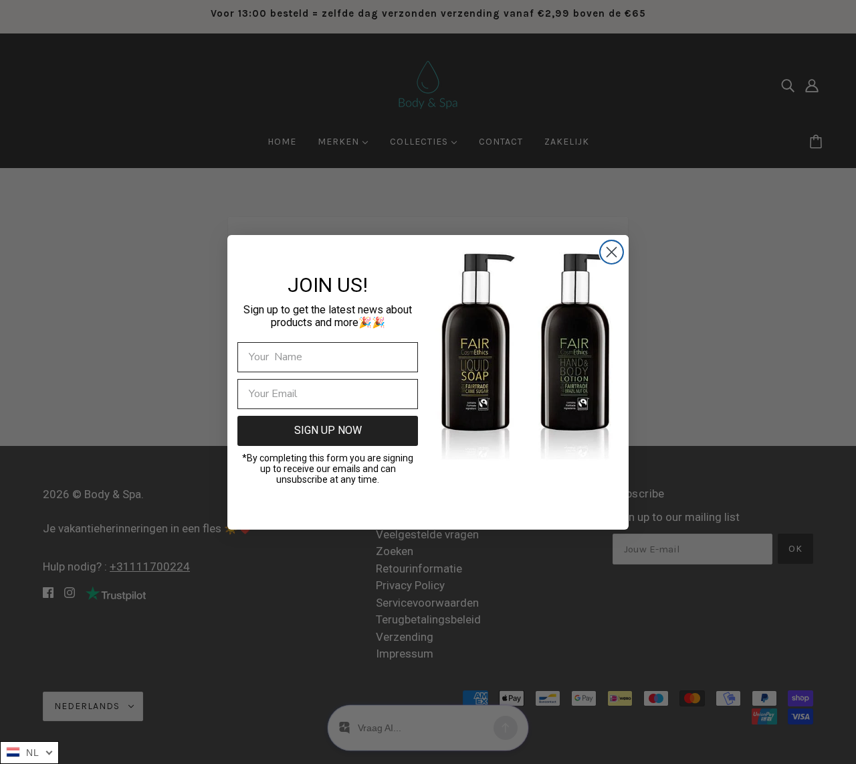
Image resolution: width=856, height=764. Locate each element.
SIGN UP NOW (328, 430)
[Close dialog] (611, 252)
